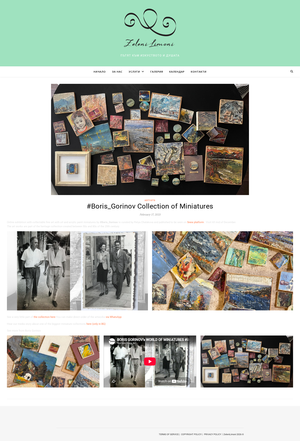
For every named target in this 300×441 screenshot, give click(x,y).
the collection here (44, 317)
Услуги (134, 71)
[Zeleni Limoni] (150, 30)
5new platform (196, 222)
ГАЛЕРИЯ (156, 71)
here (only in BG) (96, 323)
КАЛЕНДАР (177, 71)
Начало (100, 71)
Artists (150, 200)
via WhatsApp (114, 317)
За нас (117, 71)
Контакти (198, 71)
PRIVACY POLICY (212, 434)
